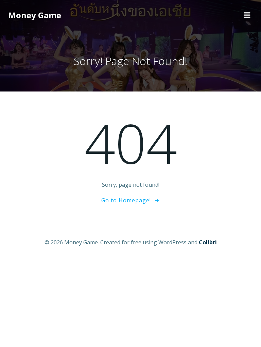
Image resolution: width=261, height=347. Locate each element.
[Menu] (247, 15)
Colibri (208, 242)
